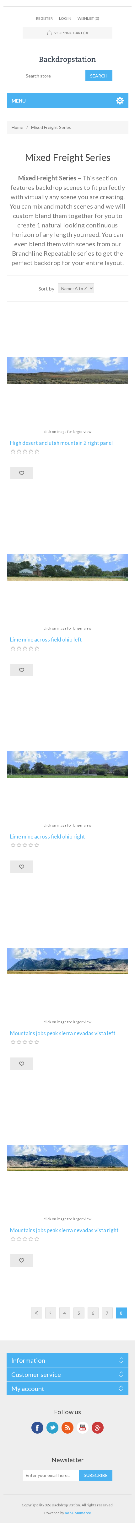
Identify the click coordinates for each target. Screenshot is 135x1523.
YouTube (83, 1428)
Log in (65, 18)
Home (17, 127)
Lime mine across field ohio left (46, 639)
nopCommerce (78, 1512)
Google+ (98, 1428)
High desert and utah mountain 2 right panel (61, 443)
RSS (67, 1428)
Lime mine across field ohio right (47, 836)
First (36, 1312)
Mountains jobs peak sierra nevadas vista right (64, 1230)
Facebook (37, 1428)
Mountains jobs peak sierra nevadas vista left (63, 1033)
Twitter (52, 1428)
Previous (50, 1312)
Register (44, 18)
